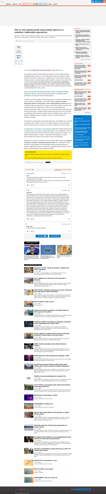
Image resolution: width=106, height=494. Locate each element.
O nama (17, 489)
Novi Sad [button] (14, 4)
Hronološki (58, 169)
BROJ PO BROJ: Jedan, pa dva (44, 301)
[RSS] (90, 489)
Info (19, 50)
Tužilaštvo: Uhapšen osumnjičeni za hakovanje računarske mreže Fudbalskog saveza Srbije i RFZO (52, 322)
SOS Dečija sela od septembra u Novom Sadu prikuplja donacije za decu (83, 36)
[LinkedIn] (84, 489)
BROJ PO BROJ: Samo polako (43, 469)
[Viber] (15, 63)
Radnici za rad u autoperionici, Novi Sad (82, 125)
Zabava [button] (55, 4)
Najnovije (76, 28)
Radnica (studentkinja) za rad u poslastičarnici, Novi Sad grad (81, 132)
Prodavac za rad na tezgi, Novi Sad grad (81, 121)
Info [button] (20, 4)
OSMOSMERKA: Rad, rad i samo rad (45, 477)
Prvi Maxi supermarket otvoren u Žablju (83, 45)
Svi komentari (42, 236)
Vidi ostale (87, 112)
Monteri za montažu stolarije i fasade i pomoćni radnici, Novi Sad (82, 128)
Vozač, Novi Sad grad (79, 134)
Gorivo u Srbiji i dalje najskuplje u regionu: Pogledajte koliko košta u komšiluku (83, 31)
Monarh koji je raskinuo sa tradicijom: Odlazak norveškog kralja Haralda (82, 48)
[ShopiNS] (104, 1)
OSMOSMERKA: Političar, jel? (43, 404)
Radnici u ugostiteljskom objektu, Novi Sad (81, 145)
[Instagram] (77, 489)
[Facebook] (15, 61)
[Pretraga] (92, 1)
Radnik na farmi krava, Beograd (81, 142)
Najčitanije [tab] (86, 89)
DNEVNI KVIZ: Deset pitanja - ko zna (45, 460)
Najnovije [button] (8, 4)
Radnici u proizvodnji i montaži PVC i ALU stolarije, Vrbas (82, 140)
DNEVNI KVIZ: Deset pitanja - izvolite (45, 395)
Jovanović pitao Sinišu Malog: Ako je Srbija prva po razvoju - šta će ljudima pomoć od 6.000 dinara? (31, 257)
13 (40, 388)
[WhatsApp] (18, 63)
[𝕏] (18, 61)
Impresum (32, 489)
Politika (61, 70)
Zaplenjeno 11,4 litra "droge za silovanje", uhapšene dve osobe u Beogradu (83, 56)
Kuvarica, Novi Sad (78, 118)
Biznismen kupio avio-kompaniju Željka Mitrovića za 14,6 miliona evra (48, 257)
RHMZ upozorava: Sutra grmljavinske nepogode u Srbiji (51, 355)
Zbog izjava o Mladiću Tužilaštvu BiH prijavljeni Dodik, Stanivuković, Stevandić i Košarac (83, 40)
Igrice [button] (34, 4)
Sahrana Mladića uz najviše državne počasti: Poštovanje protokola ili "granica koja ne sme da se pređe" (51, 334)
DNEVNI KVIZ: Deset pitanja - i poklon (64, 256)
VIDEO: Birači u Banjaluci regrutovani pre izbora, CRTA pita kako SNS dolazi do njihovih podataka (53, 290)
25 (40, 452)
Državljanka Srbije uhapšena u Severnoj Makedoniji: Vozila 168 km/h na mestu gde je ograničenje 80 (52, 437)
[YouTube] (87, 489)
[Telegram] (21, 63)
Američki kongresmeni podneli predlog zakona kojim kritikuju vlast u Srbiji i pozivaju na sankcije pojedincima (51, 365)
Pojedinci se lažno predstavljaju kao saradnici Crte (50, 376)
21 (40, 337)
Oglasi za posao (78, 116)
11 (40, 397)
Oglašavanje (22, 489)
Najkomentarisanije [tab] (79, 89)
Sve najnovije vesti (85, 59)
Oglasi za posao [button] (43, 4)
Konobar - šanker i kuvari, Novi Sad (82, 136)
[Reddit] (21, 61)
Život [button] (50, 4)
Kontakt (27, 489)
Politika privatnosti (48, 489)
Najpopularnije (78, 63)
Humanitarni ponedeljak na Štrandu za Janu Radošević (81, 53)
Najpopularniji (66, 169)
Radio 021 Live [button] (26, 4)
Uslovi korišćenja (39, 489)
